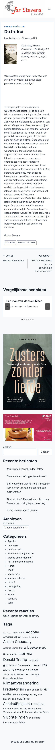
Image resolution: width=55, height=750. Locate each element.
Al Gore (25, 637)
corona (25, 653)
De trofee (10, 243)
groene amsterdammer (20, 557)
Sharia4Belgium (16, 704)
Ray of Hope (9, 698)
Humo (11, 566)
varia (10, 602)
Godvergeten (24, 665)
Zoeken (7, 447)
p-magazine (14, 586)
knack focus (10, 26)
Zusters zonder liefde (14, 722)
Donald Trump (15, 659)
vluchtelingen (15, 717)
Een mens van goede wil (21, 553)
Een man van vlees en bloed (24, 301)
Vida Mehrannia (25, 712)
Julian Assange (31, 674)
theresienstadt (19, 708)
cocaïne (14, 654)
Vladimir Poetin (41, 712)
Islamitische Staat (24, 670)
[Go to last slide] (7, 306)
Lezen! (21, 26)
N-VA (15, 694)
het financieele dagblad (20, 561)
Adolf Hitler (18, 632)
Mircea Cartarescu (26, 243)
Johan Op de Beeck (13, 674)
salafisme (23, 698)
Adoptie (32, 632)
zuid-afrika (34, 717)
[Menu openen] (49, 9)
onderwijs (24, 694)
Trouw (11, 594)
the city (7, 708)
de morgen (13, 545)
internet (36, 665)
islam (6, 670)
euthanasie (33, 660)
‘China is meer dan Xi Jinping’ (22, 510)
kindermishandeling (13, 678)
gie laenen (10, 665)
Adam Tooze (7, 633)
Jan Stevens (14, 38)
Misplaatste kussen (13, 258)
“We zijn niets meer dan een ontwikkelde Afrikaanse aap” (41, 264)
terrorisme (38, 704)
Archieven (8, 523)
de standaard (15, 549)
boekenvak (36, 647)
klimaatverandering (21, 683)
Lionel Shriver (32, 689)
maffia (7, 694)
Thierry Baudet (35, 708)
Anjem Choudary (17, 641)
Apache (12, 541)
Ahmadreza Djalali (12, 637)
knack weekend (16, 578)
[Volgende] (47, 306)
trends (11, 590)
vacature (12, 598)
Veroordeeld (9, 712)
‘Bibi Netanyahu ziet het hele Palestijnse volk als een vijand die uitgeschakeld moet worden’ (28, 487)
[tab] (22, 319)
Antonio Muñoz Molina (14, 648)
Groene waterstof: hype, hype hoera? (27, 476)
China (6, 654)
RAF (40, 694)
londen (44, 689)
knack (11, 570)
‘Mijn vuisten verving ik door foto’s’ (25, 469)
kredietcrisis (13, 689)
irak (44, 665)
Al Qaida (33, 637)
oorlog (33, 694)
